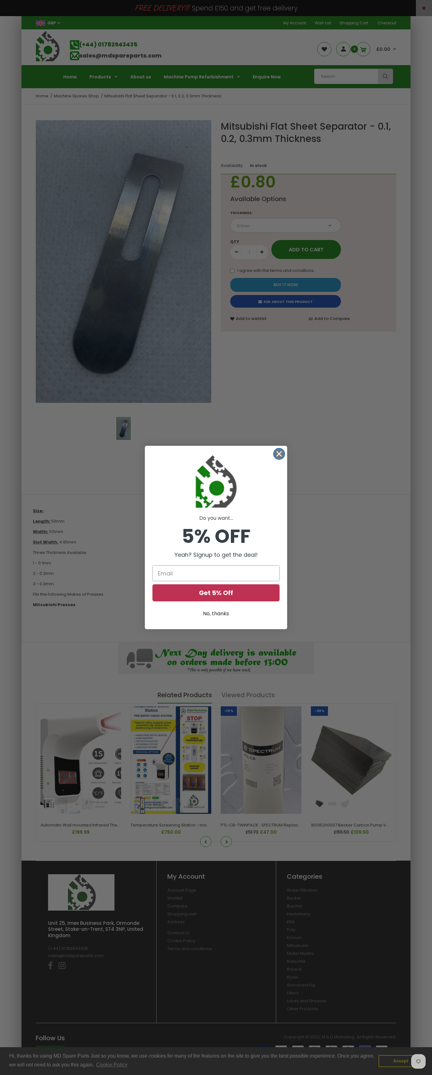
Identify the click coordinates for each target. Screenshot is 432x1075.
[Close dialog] (279, 453)
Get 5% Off (216, 592)
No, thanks (216, 613)
